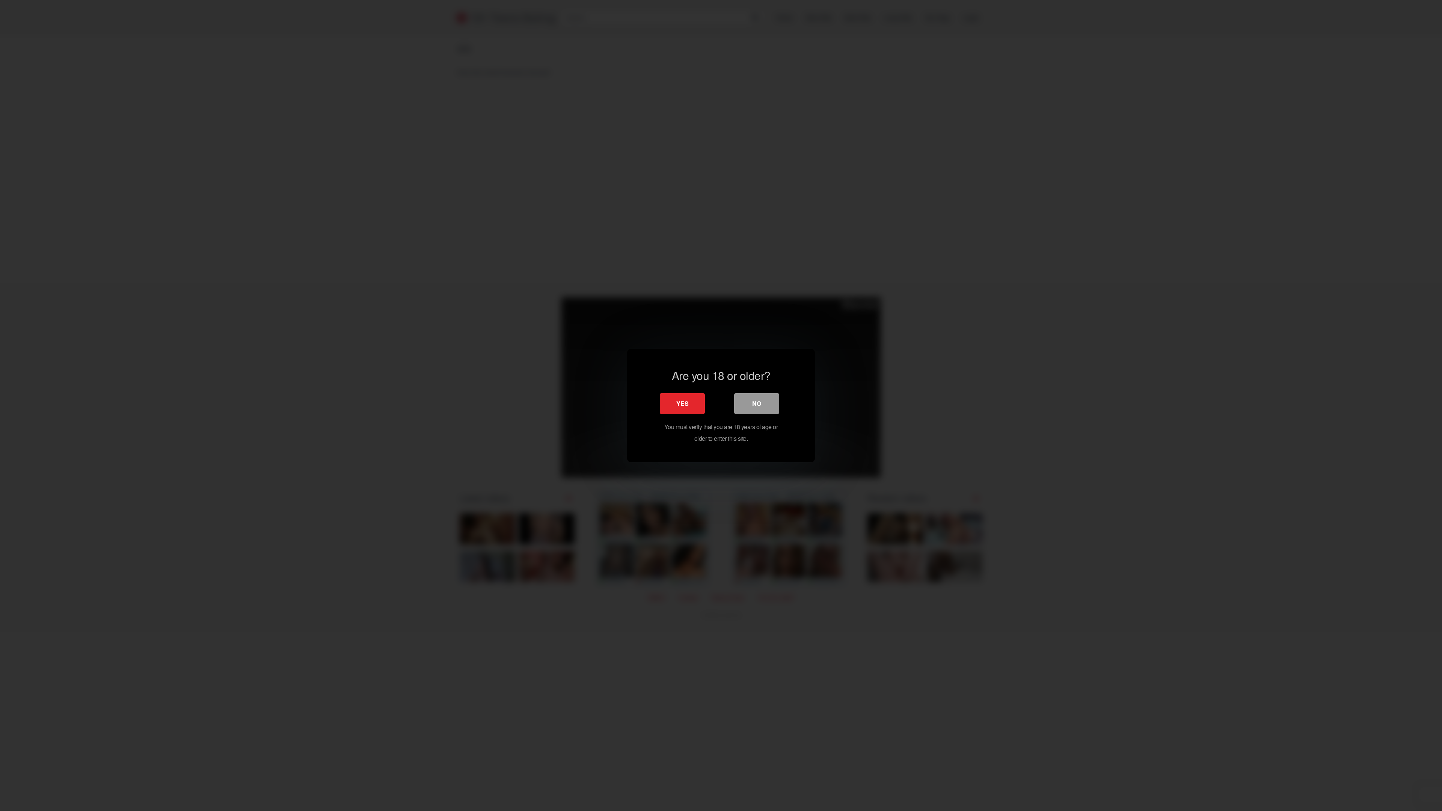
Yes (682, 403)
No (756, 403)
